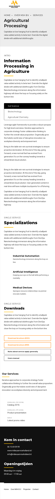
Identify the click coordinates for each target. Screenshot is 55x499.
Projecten (27, 489)
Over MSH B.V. (21, 15)
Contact (36, 489)
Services (38, 15)
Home (7, 15)
